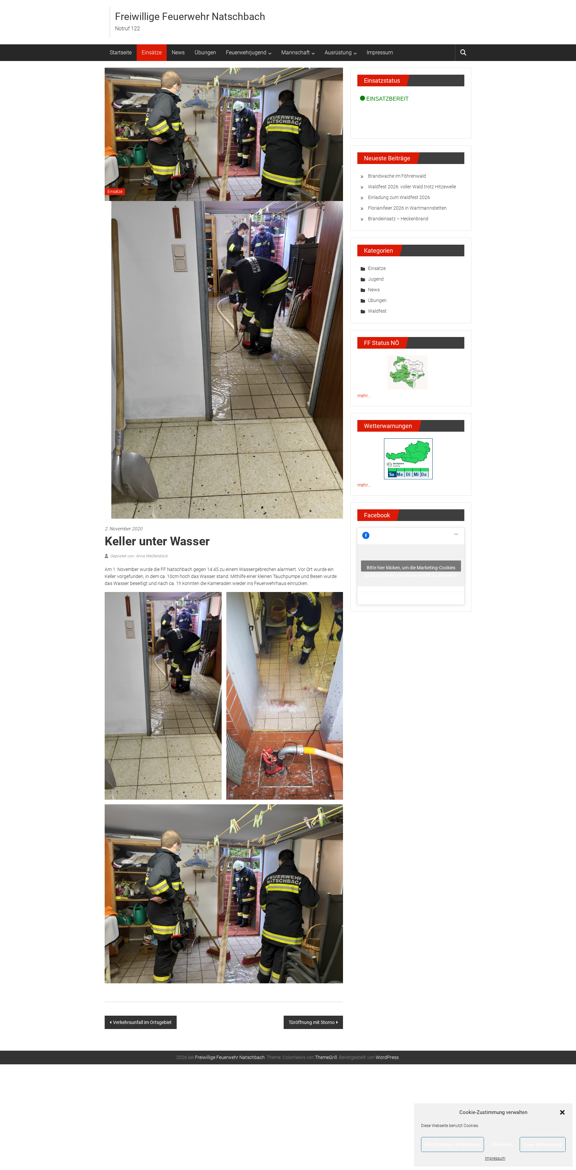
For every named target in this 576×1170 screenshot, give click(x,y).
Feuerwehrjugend (246, 52)
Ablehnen (502, 1145)
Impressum (495, 1158)
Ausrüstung (338, 52)
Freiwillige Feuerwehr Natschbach (190, 16)
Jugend (376, 279)
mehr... (364, 395)
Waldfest (377, 311)
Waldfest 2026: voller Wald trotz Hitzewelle (412, 186)
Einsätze (152, 52)
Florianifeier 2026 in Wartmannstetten (407, 208)
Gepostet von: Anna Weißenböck (139, 662)
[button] (562, 1112)
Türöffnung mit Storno (312, 1128)
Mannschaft (295, 52)
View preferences (542, 1145)
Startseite (121, 52)
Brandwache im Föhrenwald (397, 176)
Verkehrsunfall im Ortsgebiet (142, 1128)
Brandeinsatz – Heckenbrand (398, 218)
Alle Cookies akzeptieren (452, 1145)
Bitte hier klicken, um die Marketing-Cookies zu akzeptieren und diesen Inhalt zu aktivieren (411, 568)
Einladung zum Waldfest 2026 (399, 197)
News (178, 52)
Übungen (205, 52)
